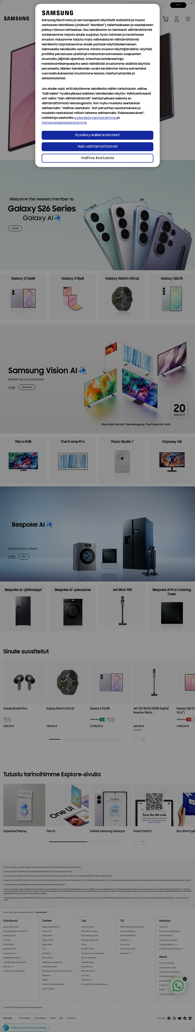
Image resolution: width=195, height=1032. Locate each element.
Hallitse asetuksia (97, 158)
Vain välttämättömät (97, 147)
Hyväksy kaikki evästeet (97, 135)
